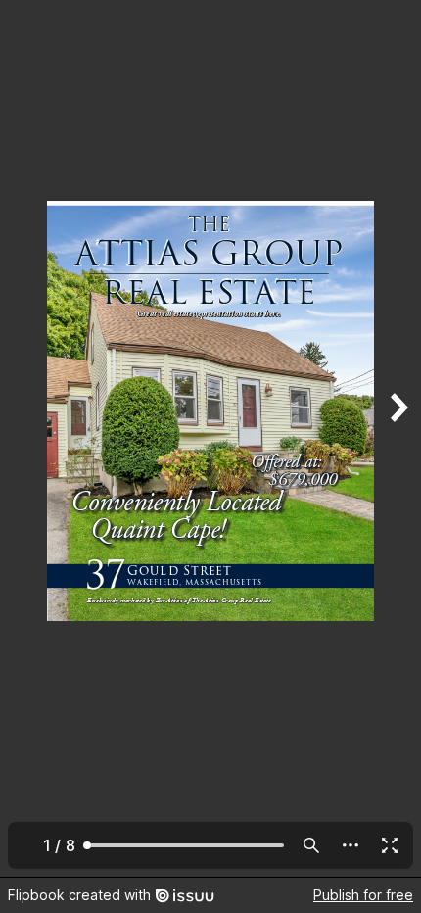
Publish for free (363, 895)
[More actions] (350, 845)
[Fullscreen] (389, 845)
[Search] (311, 845)
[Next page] (397, 438)
